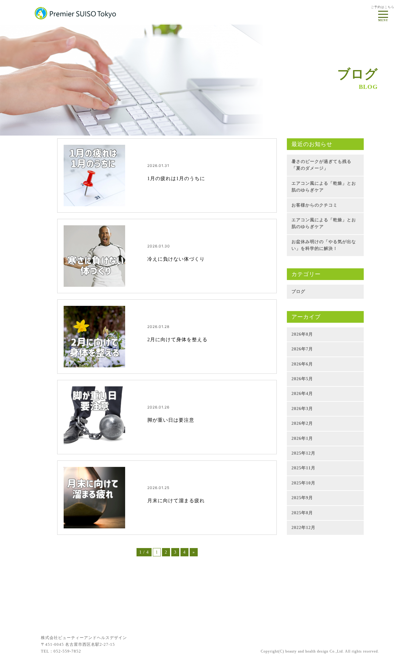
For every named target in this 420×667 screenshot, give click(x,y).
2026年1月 (302, 438)
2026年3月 (302, 408)
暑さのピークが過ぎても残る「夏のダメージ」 (321, 165)
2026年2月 (302, 423)
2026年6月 (302, 364)
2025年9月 (302, 497)
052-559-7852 (67, 651)
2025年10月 (303, 483)
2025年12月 (303, 453)
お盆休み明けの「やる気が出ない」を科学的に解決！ (323, 245)
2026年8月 (302, 334)
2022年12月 (303, 527)
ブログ (298, 291)
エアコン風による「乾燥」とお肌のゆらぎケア (323, 186)
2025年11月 (303, 468)
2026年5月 (302, 379)
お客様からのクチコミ (314, 205)
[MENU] (382, 13)
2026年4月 (302, 393)
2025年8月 (302, 513)
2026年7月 (302, 349)
